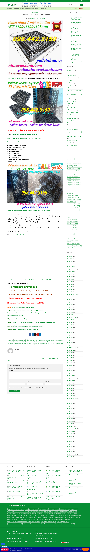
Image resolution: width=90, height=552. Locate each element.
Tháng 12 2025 (70, 266)
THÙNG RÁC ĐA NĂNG (72, 78)
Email (28, 381)
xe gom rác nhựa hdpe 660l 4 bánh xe (74, 238)
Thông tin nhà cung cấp (31, 8)
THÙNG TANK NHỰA (72, 145)
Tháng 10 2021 (70, 380)
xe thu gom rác (66, 521)
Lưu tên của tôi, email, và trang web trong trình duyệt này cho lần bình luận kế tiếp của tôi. (29, 387)
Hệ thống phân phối (17, 548)
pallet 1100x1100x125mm (51, 343)
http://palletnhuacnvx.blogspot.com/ (22, 319)
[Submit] (81, 5)
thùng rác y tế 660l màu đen (72, 223)
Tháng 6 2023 (70, 329)
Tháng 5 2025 (70, 284)
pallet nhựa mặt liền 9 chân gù (72, 195)
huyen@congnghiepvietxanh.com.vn (24, 134)
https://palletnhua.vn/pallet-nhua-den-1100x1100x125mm (24, 138)
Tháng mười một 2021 (72, 378)
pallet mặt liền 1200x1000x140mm (74, 163)
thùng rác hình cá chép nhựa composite (74, 515)
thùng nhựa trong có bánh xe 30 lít (73, 203)
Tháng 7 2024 (70, 299)
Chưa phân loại (70, 72)
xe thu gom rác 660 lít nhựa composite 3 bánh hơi (32, 523)
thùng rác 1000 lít (40, 515)
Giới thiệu (9, 548)
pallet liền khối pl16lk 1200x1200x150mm (16, 511)
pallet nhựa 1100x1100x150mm (31, 511)
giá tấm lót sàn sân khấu (43, 509)
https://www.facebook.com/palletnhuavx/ (26, 329)
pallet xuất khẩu (54, 340)
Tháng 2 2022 (70, 370)
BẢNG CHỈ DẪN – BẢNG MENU (74, 90)
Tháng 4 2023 (70, 334)
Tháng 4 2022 (70, 365)
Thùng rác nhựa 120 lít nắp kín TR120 (76, 45)
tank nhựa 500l (40, 513)
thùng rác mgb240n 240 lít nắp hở (14, 517)
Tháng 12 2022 (70, 345)
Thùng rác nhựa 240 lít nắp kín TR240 (76, 49)
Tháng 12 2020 (70, 395)
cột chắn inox (17, 509)
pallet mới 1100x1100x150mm (73, 168)
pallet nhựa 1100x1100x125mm (41, 339)
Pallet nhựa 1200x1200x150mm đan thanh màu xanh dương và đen (76, 60)
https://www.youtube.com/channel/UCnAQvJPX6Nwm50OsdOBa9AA (34, 322)
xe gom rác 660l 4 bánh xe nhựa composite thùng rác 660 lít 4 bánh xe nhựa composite (24, 521)
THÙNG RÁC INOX (71, 110)
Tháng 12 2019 (70, 426)
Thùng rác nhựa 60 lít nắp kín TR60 (76, 36)
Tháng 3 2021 (70, 390)
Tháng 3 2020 (70, 418)
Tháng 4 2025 (70, 286)
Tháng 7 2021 (70, 383)
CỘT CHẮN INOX (71, 80)
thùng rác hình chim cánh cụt (60, 515)
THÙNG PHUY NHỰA (72, 140)
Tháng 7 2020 (70, 408)
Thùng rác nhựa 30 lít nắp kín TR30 (76, 32)
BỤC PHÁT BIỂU (71, 85)
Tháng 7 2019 (70, 438)
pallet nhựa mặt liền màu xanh (72, 197)
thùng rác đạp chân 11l (55, 519)
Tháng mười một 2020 (72, 398)
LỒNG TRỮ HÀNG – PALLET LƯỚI (73, 122)
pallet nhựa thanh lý (31, 339)
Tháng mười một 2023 (72, 317)
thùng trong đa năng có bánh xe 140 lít (74, 227)
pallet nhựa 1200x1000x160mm (73, 180)
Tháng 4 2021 (70, 388)
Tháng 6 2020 (70, 411)
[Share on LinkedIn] (40, 334)
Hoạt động (43, 8)
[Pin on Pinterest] (37, 334)
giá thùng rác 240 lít (24, 509)
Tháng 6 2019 (70, 441)
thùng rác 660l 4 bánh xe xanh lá (30, 515)
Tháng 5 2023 (70, 332)
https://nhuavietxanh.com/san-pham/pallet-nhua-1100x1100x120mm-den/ (29, 210)
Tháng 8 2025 (70, 276)
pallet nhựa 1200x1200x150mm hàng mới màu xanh (48, 511)
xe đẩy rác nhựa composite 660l (68, 523)
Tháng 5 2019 (70, 444)
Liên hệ (29, 548)
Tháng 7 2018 (70, 456)
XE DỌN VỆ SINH (71, 75)
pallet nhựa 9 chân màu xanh (72, 176)
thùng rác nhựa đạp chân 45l (13, 519)
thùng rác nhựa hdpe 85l (65, 517)
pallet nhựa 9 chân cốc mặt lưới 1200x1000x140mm (73, 171)
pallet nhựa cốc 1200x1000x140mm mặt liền (74, 185)
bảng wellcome (10, 509)
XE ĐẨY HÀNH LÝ (71, 99)
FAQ (32, 548)
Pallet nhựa (11, 225)
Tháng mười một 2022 (72, 347)
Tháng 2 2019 (70, 451)
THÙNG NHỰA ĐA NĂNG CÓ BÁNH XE (74, 113)
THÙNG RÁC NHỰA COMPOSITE (71, 102)
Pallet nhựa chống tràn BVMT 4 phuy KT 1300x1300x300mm (76, 54)
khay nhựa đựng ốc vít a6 (65, 509)
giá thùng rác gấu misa (33, 509)
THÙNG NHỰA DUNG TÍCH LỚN (74, 94)
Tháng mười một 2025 (72, 269)
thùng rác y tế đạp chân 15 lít (44, 519)
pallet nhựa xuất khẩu (20, 341)
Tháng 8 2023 (70, 324)
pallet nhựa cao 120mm (45, 341)
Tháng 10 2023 (70, 319)
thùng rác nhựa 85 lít (32, 517)
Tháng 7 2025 (70, 279)
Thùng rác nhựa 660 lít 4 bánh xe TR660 (76, 23)
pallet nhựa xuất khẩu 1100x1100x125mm (33, 341)
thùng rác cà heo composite (72, 219)
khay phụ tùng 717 (74, 509)
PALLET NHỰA (35, 12)
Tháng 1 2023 (70, 342)
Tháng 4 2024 (70, 307)
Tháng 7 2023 (70, 327)
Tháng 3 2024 (70, 309)
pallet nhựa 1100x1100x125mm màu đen (26, 340)
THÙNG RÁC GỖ (71, 70)
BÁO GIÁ (85, 549)
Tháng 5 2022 (70, 362)
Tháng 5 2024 (70, 304)
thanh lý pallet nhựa (33, 343)
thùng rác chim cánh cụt (49, 515)
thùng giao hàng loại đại (48, 513)
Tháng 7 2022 (70, 357)
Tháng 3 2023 (70, 337)
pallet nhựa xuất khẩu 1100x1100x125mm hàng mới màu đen (19, 513)
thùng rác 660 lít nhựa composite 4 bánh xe (73, 217)
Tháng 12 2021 (70, 375)
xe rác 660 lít (59, 521)
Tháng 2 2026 (70, 261)
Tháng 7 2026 (70, 258)
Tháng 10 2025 (70, 271)
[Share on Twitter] (33, 334)
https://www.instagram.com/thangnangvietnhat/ (28, 326)
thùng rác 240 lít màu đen (72, 513)
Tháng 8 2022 (70, 355)
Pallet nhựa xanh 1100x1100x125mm (51, 358)
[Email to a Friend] (35, 334)
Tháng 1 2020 (70, 423)
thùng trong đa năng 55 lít (72, 225)
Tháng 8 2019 (70, 436)
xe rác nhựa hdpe (70, 245)
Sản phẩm (16, 8)
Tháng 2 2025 (70, 291)
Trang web (47, 381)
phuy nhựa (34, 513)
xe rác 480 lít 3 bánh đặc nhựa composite (72, 241)
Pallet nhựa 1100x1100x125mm (16, 78)
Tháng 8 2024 (70, 296)
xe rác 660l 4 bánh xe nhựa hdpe (73, 243)
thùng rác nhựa (24, 517)
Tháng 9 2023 (70, 322)
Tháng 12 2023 (70, 314)
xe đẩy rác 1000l (70, 247)
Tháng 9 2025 (70, 274)
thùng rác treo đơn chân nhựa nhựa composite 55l (29, 519)
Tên (10, 381)
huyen (43, 18)
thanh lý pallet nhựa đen (41, 343)
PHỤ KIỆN (69, 143)
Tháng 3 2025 (70, 289)
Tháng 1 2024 (70, 312)
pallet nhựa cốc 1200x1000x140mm (74, 182)
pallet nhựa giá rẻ (14, 340)
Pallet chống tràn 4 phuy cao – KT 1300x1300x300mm (76, 18)
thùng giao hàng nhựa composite (60, 513)
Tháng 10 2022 (70, 350)
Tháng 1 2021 (70, 393)
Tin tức (22, 8)
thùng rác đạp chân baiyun (65, 519)
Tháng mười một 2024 (72, 294)
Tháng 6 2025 (70, 281)
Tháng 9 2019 (70, 433)
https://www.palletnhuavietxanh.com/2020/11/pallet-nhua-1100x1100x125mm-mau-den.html (34, 280)
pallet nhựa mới (18, 343)
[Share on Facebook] (30, 334)
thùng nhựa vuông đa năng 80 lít (73, 205)
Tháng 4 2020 (70, 416)
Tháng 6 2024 (70, 302)
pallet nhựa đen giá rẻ (25, 343)
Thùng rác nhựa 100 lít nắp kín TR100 (76, 40)
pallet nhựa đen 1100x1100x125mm (43, 340)
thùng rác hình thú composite (72, 221)
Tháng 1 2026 (70, 263)
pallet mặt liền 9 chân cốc (71, 161)
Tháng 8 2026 (70, 256)
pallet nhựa (30, 214)
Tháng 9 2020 (70, 403)
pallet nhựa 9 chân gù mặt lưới (72, 174)
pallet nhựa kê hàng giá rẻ (64, 511)
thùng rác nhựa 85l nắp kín (42, 517)
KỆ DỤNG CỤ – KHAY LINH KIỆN (74, 132)
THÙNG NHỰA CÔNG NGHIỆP (74, 136)
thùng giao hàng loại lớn (71, 201)
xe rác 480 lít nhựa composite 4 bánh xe (48, 521)
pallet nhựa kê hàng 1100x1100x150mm (71, 193)
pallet (8, 229)
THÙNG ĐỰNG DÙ (71, 107)
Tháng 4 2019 (70, 446)
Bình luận (11, 370)
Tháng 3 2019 (70, 449)
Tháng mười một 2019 (72, 428)
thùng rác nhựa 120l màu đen (54, 517)
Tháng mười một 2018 (72, 454)
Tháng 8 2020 (70, 406)
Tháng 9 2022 (70, 352)
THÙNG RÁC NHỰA (71, 88)
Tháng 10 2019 (70, 431)
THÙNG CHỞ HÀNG (72, 129)
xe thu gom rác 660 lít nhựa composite (15, 523)
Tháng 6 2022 (70, 360)
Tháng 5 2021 (70, 385)
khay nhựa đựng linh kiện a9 (54, 509)
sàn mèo (79, 199)
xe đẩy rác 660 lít (78, 245)
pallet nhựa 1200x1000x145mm (73, 178)
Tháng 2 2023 (70, 340)
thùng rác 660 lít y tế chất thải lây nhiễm (15, 515)
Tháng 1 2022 (70, 373)
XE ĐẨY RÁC (70, 83)
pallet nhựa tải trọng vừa (71, 199)
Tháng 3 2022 (70, 367)
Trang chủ (10, 8)
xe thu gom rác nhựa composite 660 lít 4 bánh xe (52, 523)
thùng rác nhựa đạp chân (75, 517)
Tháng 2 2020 (70, 421)
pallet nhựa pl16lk (73, 511)
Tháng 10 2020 (70, 400)
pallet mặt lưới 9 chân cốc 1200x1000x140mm (72, 166)
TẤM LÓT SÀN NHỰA (72, 118)
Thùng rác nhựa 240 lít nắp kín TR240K (76, 27)
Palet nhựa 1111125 (13, 142)
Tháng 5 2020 (70, 413)
